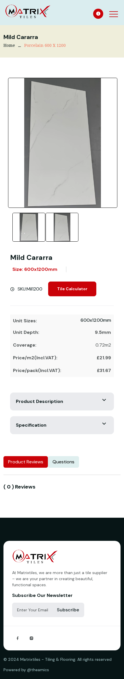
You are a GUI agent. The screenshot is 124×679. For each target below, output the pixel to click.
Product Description (39, 401)
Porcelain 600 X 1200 (45, 45)
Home (9, 45)
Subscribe (68, 610)
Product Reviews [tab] (25, 462)
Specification (31, 425)
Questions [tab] (63, 462)
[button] (113, 10)
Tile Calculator (72, 288)
